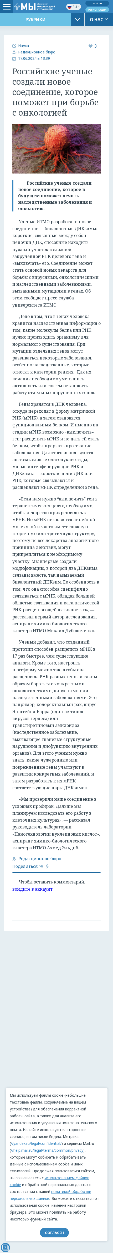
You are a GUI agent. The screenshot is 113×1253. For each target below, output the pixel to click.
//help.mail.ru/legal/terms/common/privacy (47, 1150)
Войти (97, 3)
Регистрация (97, 9)
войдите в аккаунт (32, 889)
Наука (23, 45)
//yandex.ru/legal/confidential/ (36, 1143)
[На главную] (34, 6)
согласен (54, 1232)
